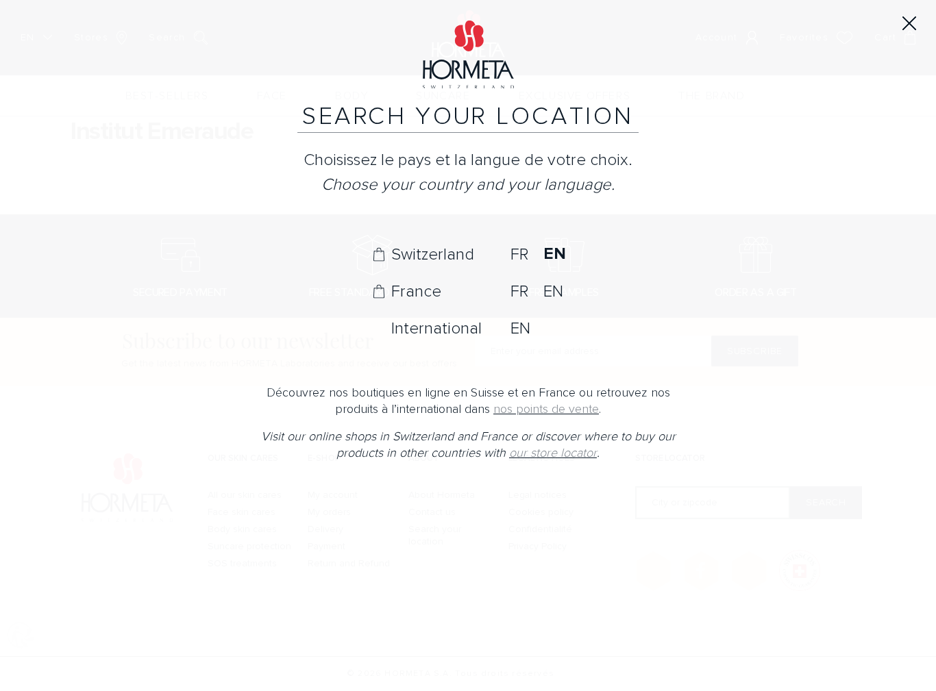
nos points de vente (546, 409)
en (554, 254)
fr (519, 254)
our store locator (553, 453)
